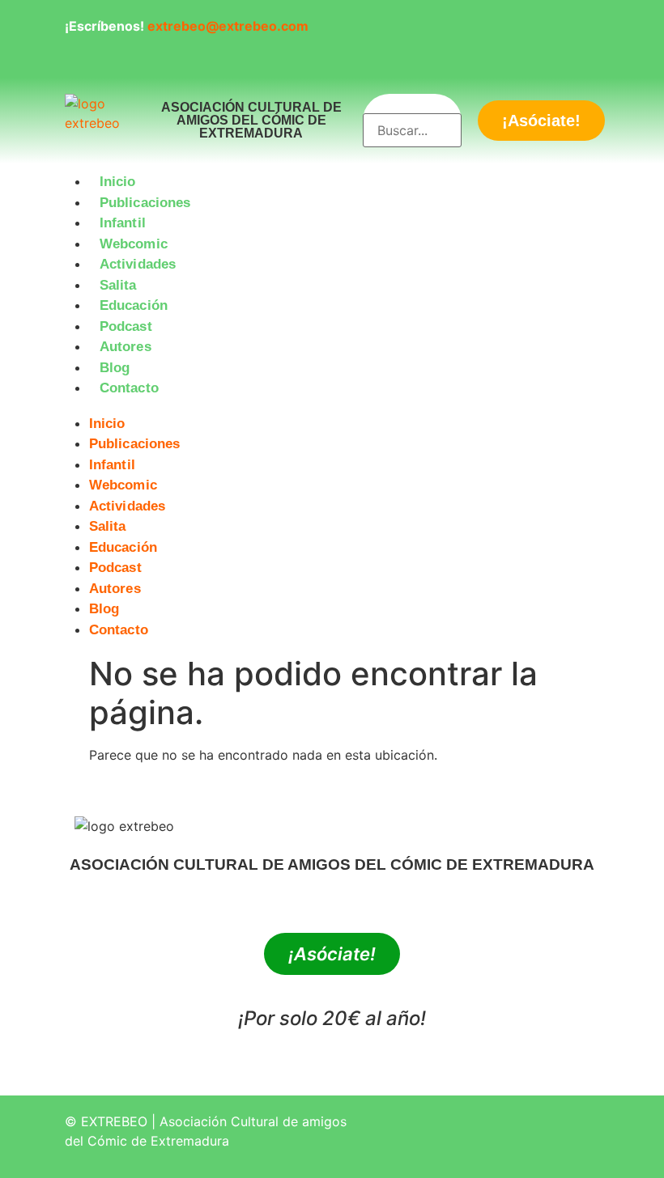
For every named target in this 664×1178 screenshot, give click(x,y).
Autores (125, 346)
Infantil (123, 223)
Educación (134, 305)
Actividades (138, 264)
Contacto (129, 388)
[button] (332, 408)
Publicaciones (145, 202)
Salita (118, 285)
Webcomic (134, 244)
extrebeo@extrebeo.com (228, 26)
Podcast (126, 326)
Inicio (118, 181)
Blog (115, 367)
